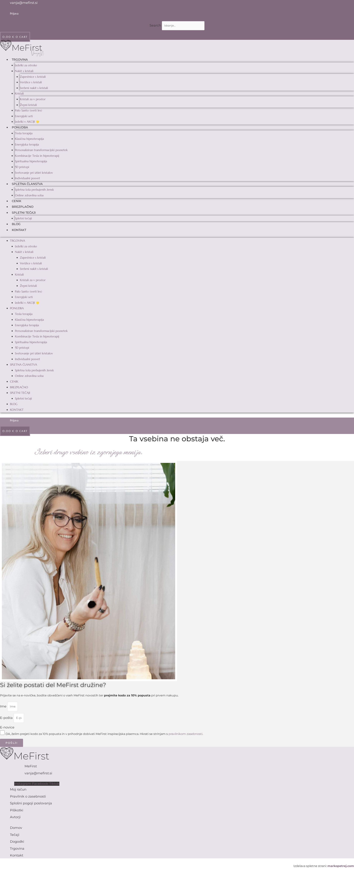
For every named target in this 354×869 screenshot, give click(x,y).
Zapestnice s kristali (33, 76)
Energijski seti (24, 116)
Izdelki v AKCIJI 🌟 (27, 121)
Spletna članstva (27, 184)
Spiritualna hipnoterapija (31, 161)
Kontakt (19, 230)
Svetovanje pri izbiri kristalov (34, 172)
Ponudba (20, 127)
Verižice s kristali (31, 82)
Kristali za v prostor (33, 99)
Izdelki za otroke (26, 65)
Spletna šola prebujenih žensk (34, 189)
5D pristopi (22, 167)
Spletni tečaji (24, 212)
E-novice (7, 727)
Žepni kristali (28, 105)
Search (155, 25)
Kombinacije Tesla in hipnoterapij (37, 155)
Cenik (16, 201)
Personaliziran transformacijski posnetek (41, 150)
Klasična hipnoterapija (29, 139)
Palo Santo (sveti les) (28, 110)
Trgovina (20, 59)
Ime (3, 706)
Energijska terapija (27, 144)
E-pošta (7, 718)
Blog (16, 224)
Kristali (19, 93)
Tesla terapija (23, 133)
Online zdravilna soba (29, 195)
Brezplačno (22, 207)
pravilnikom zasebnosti (185, 734)
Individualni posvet (27, 178)
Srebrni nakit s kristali (34, 88)
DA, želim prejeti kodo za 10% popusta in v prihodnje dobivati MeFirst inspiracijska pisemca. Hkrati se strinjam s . (104, 734)
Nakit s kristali (24, 71)
